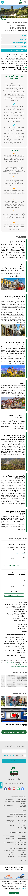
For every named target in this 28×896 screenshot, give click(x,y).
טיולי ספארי (11, 854)
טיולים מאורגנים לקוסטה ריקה (22, 839)
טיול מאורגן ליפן (10, 799)
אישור (14, 893)
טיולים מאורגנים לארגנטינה (10, 839)
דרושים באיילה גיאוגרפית (10, 857)
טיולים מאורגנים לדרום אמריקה (8, 835)
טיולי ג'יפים (23, 854)
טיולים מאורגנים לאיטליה (10, 817)
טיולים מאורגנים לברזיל (20, 842)
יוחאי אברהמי (21, 582)
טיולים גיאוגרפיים (22, 856)
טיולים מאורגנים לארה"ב (22, 835)
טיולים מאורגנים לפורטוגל (10, 820)
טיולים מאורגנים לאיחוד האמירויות (20, 809)
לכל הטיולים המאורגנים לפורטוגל (14, 732)
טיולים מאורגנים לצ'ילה (20, 844)
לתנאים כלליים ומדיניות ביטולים (19, 667)
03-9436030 (12, 779)
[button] (25, 2)
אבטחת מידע (18, 869)
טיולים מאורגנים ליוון (21, 816)
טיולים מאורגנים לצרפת (10, 824)
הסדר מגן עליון (22, 860)
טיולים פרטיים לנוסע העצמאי (9, 851)
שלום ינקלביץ (20, 554)
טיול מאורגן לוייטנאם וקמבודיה (21, 802)
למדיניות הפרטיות (9, 755)
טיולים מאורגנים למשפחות (22, 851)
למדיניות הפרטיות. (22, 888)
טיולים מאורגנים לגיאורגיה (22, 828)
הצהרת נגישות (9, 869)
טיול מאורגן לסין (22, 799)
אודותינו (21, 867)
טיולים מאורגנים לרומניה (22, 824)
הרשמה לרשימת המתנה (14, 565)
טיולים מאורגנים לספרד (22, 820)
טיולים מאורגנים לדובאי (8, 805)
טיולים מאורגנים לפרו (9, 842)
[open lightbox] (21, 681)
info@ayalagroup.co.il (12, 783)
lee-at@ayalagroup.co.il (20, 664)
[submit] (14, 761)
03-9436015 (10, 662)
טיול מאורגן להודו (9, 802)
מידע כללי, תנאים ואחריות (11, 867)
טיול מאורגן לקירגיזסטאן (23, 806)
